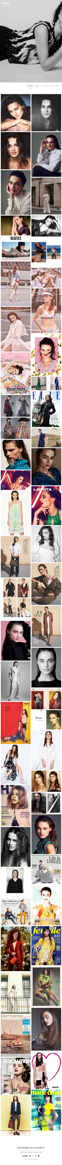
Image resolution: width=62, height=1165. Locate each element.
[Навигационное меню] (59, 3)
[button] (56, 3)
